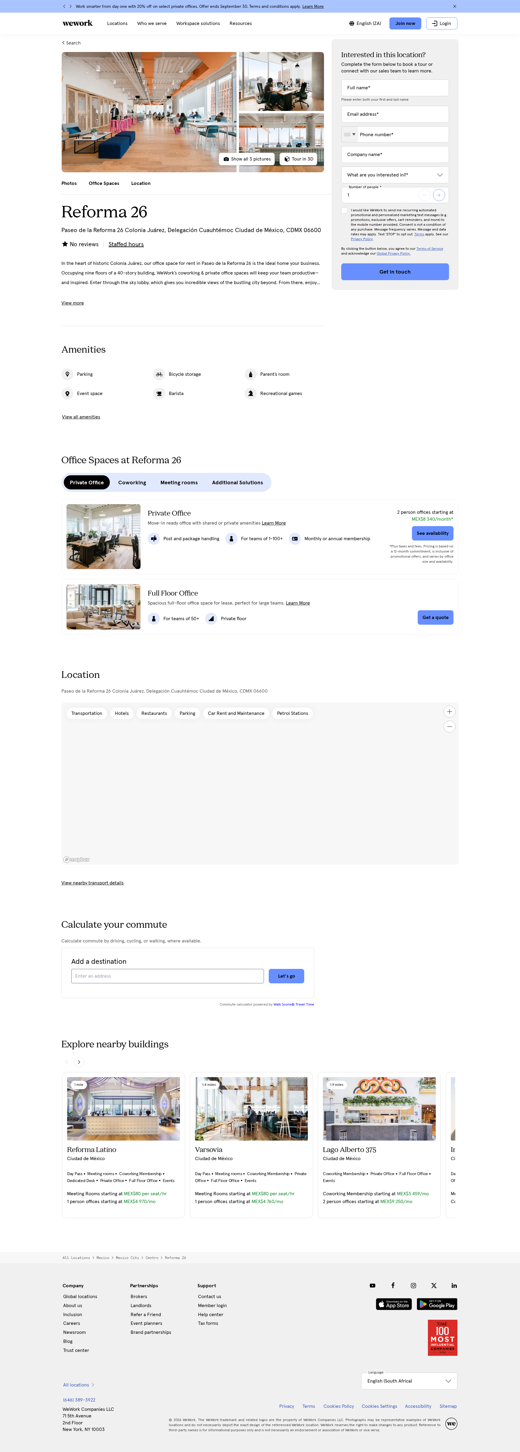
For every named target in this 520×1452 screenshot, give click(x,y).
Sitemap (448, 1406)
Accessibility (418, 1406)
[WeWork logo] (78, 23)
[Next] (70, 6)
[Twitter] (434, 1285)
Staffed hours (126, 244)
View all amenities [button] (81, 417)
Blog (68, 1341)
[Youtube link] (373, 1285)
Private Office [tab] (87, 482)
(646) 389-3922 (79, 1400)
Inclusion (72, 1314)
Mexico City (127, 1258)
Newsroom (74, 1332)
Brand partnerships (151, 1332)
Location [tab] (140, 183)
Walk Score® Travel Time (294, 1004)
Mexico (103, 1258)
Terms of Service (429, 249)
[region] (260, 784)
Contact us (209, 1296)
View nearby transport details (92, 883)
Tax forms (208, 1323)
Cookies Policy (338, 1406)
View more (72, 303)
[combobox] (350, 134)
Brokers (139, 1296)
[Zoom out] (450, 727)
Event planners (146, 1323)
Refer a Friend (146, 1314)
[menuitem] (117, 23)
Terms (419, 234)
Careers (71, 1323)
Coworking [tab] (132, 482)
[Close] (455, 6)
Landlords (141, 1305)
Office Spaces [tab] (104, 183)
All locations (76, 1258)
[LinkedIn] (454, 1285)
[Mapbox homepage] (76, 859)
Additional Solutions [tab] (237, 482)
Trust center (76, 1350)
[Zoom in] (450, 712)
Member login (212, 1305)
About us (72, 1305)
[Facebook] (393, 1285)
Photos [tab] (69, 183)
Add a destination (98, 961)
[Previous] (64, 6)
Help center (210, 1314)
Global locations (80, 1296)
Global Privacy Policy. (394, 254)
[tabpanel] (192, 112)
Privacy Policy (362, 239)
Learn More (313, 7)
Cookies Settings (379, 1406)
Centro (152, 1258)
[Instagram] (413, 1285)
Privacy (286, 1406)
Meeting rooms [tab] (179, 482)
